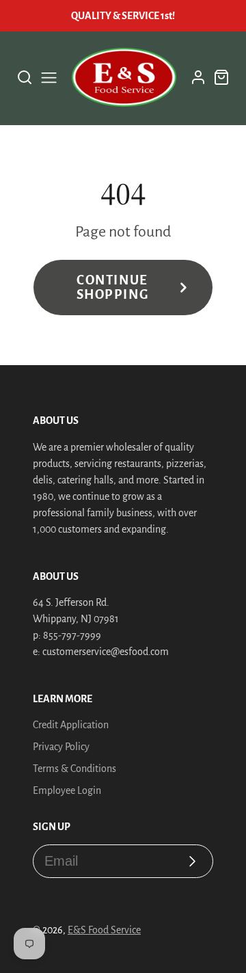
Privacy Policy (61, 746)
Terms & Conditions (74, 768)
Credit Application (71, 724)
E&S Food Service (104, 929)
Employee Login (67, 790)
